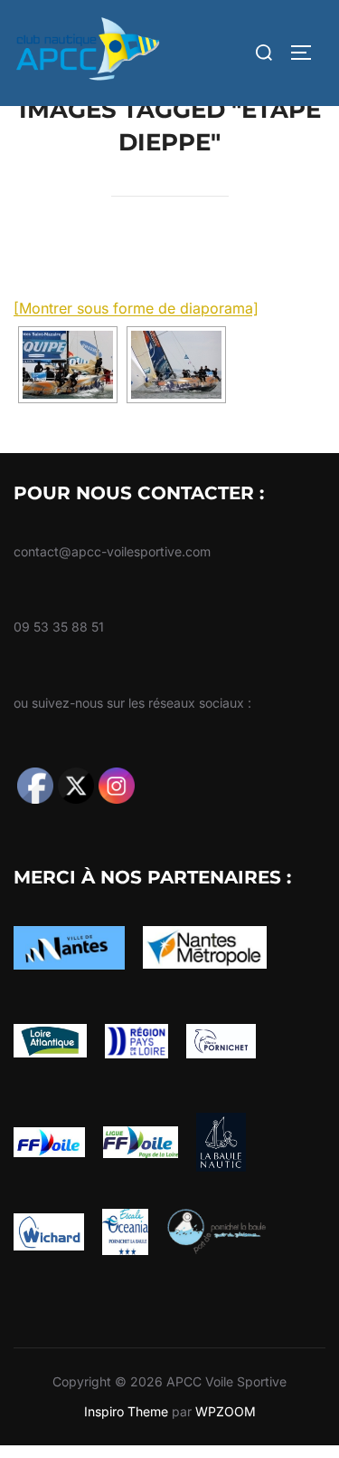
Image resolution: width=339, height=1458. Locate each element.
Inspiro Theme (126, 1411)
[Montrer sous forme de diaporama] (136, 308)
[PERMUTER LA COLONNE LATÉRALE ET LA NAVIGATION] (307, 52)
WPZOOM (225, 1411)
